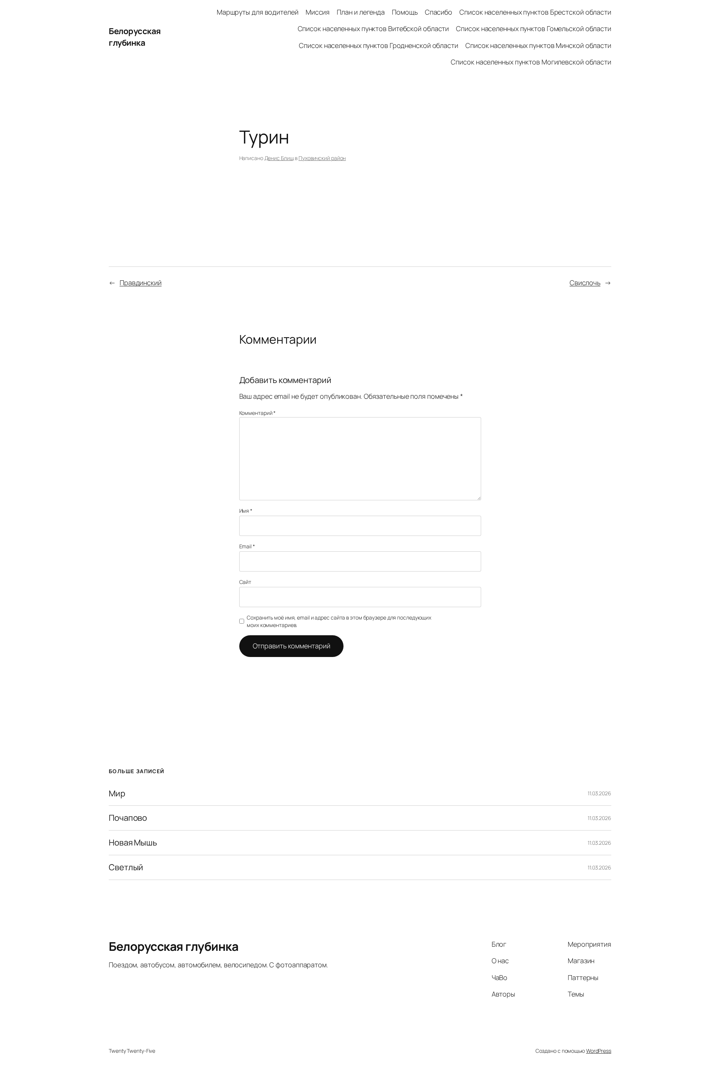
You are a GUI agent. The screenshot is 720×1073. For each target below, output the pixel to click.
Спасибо (438, 11)
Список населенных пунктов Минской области (538, 45)
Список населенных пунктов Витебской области (373, 28)
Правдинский (141, 282)
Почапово (128, 818)
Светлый (126, 867)
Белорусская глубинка (135, 36)
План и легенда (361, 11)
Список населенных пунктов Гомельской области (533, 28)
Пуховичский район (322, 158)
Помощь (404, 11)
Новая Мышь (133, 842)
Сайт (245, 581)
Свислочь (585, 282)
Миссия (318, 11)
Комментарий (257, 412)
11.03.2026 (599, 793)
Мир (117, 793)
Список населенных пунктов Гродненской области (378, 45)
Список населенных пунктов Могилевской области (531, 61)
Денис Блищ (279, 158)
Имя (246, 510)
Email (247, 546)
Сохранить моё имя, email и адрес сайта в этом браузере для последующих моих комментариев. (339, 621)
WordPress (598, 1050)
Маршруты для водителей (257, 11)
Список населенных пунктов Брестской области (535, 11)
